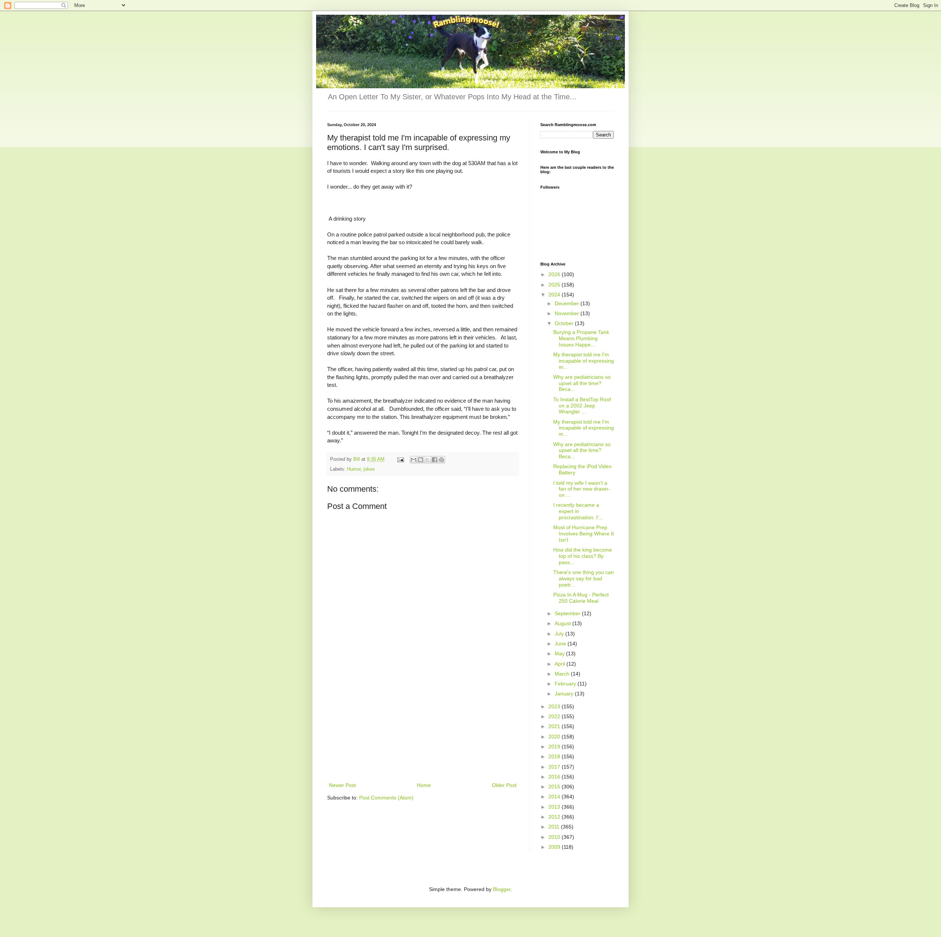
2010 (555, 837)
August (563, 623)
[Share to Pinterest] (441, 459)
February (566, 684)
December (567, 303)
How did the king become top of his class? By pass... (582, 556)
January (565, 693)
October (565, 323)
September (568, 613)
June (561, 643)
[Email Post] (400, 459)
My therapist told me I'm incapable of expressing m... (583, 361)
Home (424, 785)
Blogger (502, 889)
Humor (354, 469)
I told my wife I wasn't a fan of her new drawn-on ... (581, 489)
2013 (555, 807)
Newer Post (342, 785)
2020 (555, 737)
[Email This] (413, 459)
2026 (555, 274)
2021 (555, 726)
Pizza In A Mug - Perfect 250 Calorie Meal (581, 598)
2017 (555, 767)
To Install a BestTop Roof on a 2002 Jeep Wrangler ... (582, 405)
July (560, 634)
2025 (555, 285)
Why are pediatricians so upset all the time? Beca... (582, 383)
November (567, 313)
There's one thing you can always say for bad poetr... (583, 578)
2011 (554, 827)
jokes (369, 469)
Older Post (504, 785)
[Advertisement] (423, 726)
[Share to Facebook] (434, 459)
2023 (555, 706)
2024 (555, 295)
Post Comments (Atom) (386, 798)
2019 (555, 746)
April (560, 664)
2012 (555, 817)
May (560, 653)
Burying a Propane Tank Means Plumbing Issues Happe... (581, 338)
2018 (555, 756)
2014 (555, 796)
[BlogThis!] (420, 459)
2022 (555, 716)
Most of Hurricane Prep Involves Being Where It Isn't (583, 533)
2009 (555, 847)
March (563, 674)
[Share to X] (427, 459)
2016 (555, 777)
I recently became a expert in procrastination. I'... (578, 511)
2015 (555, 787)
